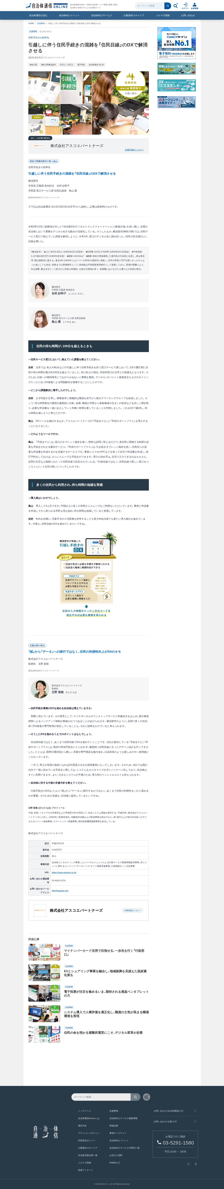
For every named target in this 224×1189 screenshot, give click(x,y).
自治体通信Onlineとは (88, 1118)
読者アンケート (85, 1170)
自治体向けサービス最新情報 (123, 1118)
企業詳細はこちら (133, 150)
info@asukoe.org (60, 890)
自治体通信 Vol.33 (96, 65)
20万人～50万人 (66, 65)
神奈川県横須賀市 (48, 65)
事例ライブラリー (118, 1133)
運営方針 (82, 1125)
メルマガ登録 (163, 15)
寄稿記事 (113, 1125)
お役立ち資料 (115, 1155)
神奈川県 (33, 65)
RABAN (113, 1162)
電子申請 (81, 65)
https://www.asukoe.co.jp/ (64, 872)
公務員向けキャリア (133, 15)
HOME (31, 23)
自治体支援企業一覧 (87, 1155)
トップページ (84, 1111)
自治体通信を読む (38, 15)
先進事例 (41, 23)
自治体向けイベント (69, 15)
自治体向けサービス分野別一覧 (124, 1148)
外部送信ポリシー (86, 1140)
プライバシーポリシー (89, 1133)
